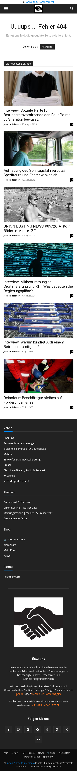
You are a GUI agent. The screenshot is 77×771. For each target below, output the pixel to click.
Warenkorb (10, 545)
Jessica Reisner (12, 124)
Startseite (47, 47)
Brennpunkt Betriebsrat (17, 502)
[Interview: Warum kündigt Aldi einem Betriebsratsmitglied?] (38, 320)
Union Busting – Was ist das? (20, 507)
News (41, 752)
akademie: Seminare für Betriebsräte (25, 448)
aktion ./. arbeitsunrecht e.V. (21, 763)
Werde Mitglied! (32, 756)
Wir (6, 752)
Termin (14, 752)
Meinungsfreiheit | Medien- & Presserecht (28, 513)
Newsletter (64, 752)
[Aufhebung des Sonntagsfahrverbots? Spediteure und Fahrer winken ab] (38, 148)
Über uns (9, 438)
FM (23, 752)
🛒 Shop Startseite (14, 539)
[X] (66, 729)
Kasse (7, 555)
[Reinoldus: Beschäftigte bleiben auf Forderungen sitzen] (38, 376)
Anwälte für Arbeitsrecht (39, 2)
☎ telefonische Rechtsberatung (22, 459)
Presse (7, 465)
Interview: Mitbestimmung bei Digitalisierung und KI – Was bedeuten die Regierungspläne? (38, 286)
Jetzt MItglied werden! (16, 481)
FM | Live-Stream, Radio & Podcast (24, 470)
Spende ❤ (48, 756)
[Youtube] (38, 739)
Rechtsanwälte (12, 576)
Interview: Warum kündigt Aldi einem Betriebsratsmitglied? (34, 344)
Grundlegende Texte (15, 518)
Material (8, 454)
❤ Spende (9, 475)
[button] (6, 9)
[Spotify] (28, 729)
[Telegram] (37, 729)
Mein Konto (10, 550)
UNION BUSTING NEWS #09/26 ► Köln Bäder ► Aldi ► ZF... (37, 228)
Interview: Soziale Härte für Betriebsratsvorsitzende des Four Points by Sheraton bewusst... (37, 115)
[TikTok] (47, 729)
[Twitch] (57, 729)
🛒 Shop (51, 752)
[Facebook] (8, 729)
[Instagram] (18, 729)
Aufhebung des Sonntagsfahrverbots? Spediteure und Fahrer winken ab (35, 172)
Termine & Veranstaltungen (19, 443)
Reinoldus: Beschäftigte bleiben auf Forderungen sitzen (33, 400)
